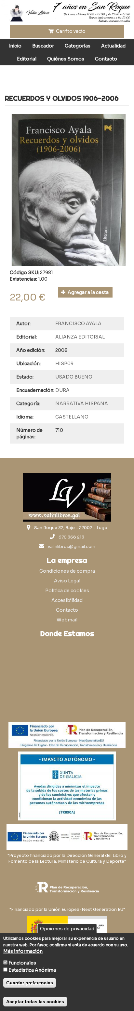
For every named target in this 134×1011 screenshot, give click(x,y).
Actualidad (113, 46)
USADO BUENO (73, 377)
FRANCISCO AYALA (78, 323)
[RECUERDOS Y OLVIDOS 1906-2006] (68, 190)
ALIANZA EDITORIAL (80, 337)
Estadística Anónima (32, 970)
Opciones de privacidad (67, 929)
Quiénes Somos (65, 59)
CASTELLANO (71, 417)
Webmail (67, 620)
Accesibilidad (67, 600)
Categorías (77, 46)
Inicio (14, 46)
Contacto (106, 59)
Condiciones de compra (67, 571)
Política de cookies (67, 590)
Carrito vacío (70, 31)
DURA (62, 390)
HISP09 (64, 363)
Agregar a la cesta (88, 292)
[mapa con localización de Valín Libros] (67, 671)
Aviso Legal (67, 581)
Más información (23, 951)
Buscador (43, 46)
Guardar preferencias (29, 982)
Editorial (26, 59)
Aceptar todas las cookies (35, 1001)
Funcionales (22, 963)
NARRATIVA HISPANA (81, 403)
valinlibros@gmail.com (71, 546)
